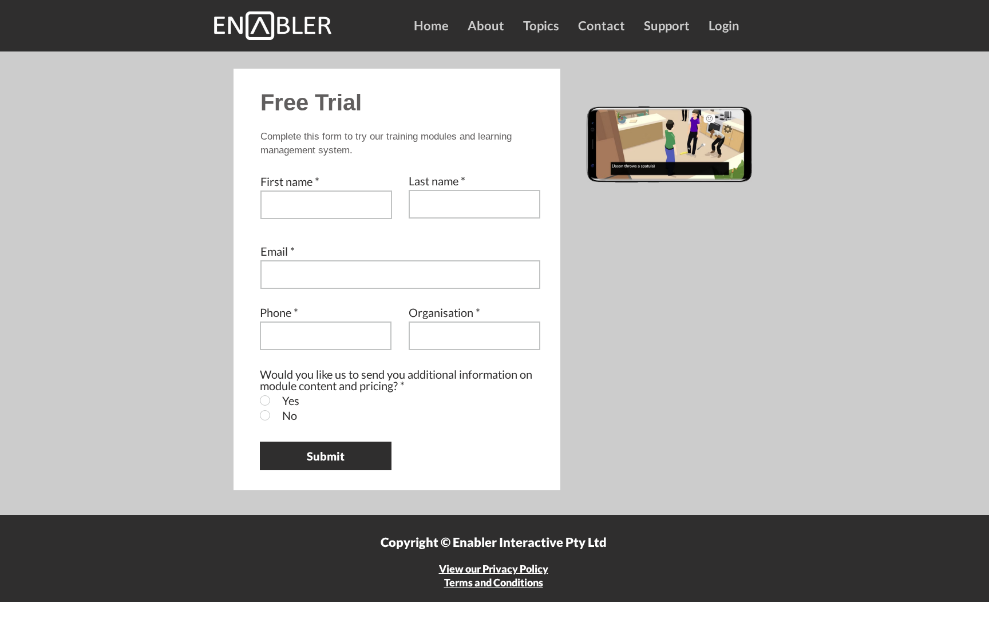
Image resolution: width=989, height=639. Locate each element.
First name (286, 181)
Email (274, 251)
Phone (275, 312)
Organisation (441, 312)
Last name (433, 180)
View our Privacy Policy (493, 568)
